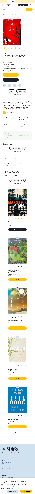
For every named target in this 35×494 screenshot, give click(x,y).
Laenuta (11, 75)
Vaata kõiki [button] (16, 433)
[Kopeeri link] (14, 85)
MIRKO (5, 1)
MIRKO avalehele (7, 477)
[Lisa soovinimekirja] (25, 218)
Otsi (29, 9)
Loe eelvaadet (10, 80)
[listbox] (17, 91)
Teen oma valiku (13, 491)
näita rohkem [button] (17, 94)
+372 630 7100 (9, 465)
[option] (11, 91)
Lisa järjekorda (17, 229)
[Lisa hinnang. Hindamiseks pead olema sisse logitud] (12, 48)
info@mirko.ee (9, 462)
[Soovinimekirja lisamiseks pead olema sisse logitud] (4, 85)
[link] (7, 62)
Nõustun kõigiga (26, 491)
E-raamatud (11, 1)
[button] (8, 112)
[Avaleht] (6, 5)
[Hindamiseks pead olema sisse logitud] (9, 85)
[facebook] (19, 85)
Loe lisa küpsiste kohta (8, 488)
